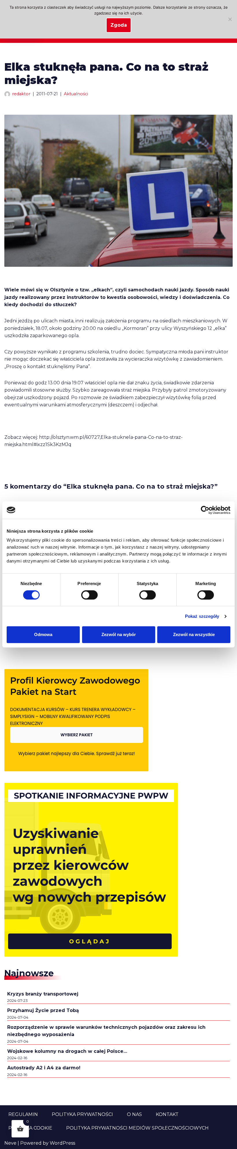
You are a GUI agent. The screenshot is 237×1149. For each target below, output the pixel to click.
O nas (134, 1114)
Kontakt (167, 1114)
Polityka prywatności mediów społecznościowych (137, 1128)
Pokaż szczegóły (202, 616)
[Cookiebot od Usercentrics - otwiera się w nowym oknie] (205, 510)
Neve (10, 1143)
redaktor (21, 93)
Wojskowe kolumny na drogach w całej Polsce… (67, 1051)
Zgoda (118, 25)
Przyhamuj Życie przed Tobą (43, 1010)
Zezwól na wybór (118, 634)
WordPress (62, 1143)
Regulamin (23, 1114)
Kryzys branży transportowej (42, 994)
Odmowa (43, 634)
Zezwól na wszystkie (194, 634)
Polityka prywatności (82, 1114)
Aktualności (76, 93)
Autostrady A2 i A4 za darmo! (43, 1068)
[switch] (89, 595)
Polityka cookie (30, 1128)
